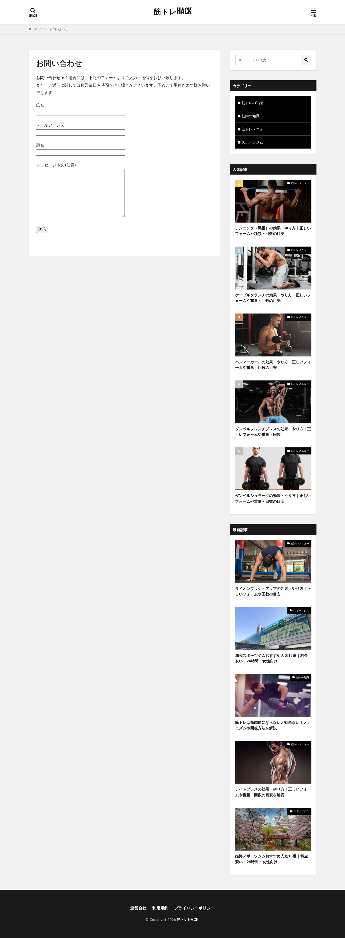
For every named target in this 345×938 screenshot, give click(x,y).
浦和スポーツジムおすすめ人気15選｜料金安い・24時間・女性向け (271, 658)
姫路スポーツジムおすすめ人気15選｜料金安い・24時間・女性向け (271, 859)
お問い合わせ (59, 29)
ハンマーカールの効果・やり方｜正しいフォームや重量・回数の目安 (273, 364)
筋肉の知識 (250, 116)
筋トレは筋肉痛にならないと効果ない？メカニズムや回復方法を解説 (273, 725)
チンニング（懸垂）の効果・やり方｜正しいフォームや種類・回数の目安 (273, 231)
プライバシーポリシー (194, 907)
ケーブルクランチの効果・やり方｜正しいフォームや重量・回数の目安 (273, 298)
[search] (306, 60)
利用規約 (160, 907)
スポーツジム (252, 142)
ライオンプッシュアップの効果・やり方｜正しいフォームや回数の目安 (273, 591)
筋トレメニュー (254, 129)
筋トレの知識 (252, 103)
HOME (37, 29)
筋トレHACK (173, 11)
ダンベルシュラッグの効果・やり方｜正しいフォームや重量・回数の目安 (273, 498)
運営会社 (138, 907)
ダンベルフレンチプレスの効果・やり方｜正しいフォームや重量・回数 (273, 431)
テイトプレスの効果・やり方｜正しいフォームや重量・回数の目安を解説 (273, 792)
